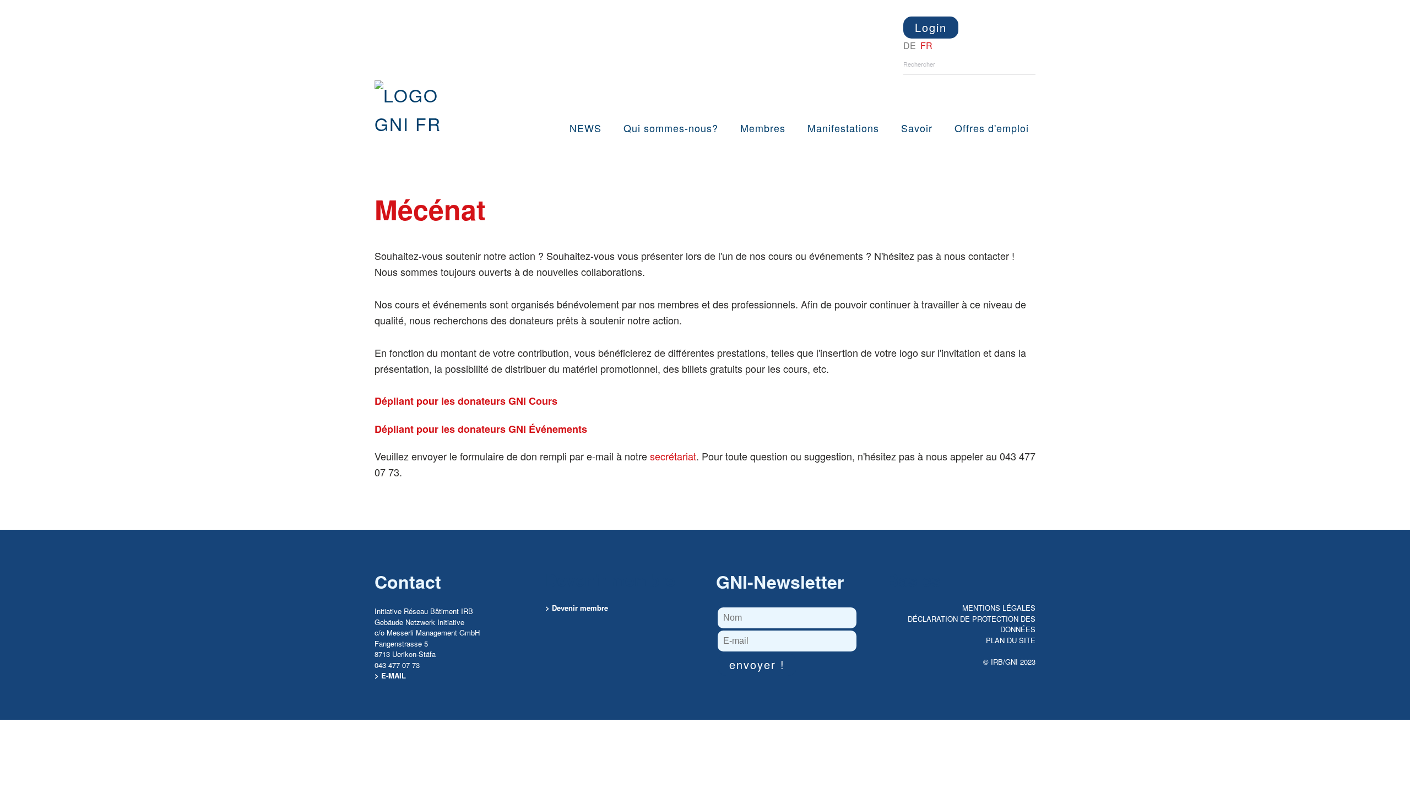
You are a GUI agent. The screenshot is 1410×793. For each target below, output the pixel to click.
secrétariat (673, 456)
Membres (762, 128)
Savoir (916, 128)
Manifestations (843, 128)
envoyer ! (757, 664)
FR (926, 45)
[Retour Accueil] (420, 109)
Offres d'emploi (992, 128)
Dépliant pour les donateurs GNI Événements (481, 429)
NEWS (585, 128)
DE (910, 45)
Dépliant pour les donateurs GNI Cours (466, 401)
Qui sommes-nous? (670, 128)
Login (931, 27)
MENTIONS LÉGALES (998, 607)
